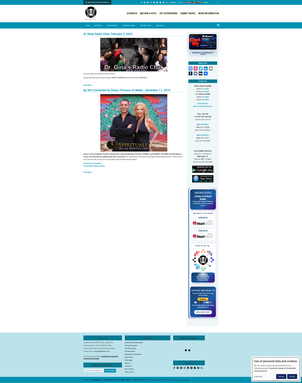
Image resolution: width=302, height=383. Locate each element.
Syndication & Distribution (133, 354)
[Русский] (198, 2)
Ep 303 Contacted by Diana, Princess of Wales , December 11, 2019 (126, 90)
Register (173, 2)
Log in (181, 2)
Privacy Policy (129, 369)
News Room (129, 357)
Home (88, 25)
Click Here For (202, 103)
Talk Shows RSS (145, 25)
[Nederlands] (188, 2)
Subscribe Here (203, 312)
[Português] (196, 2)
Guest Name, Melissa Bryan (94, 166)
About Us (128, 363)
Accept (292, 376)
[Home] (91, 13)
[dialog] (276, 369)
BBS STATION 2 (203, 135)
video (207, 97)
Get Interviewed (168, 13)
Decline (281, 376)
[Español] (200, 2)
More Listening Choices (202, 106)
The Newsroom (112, 25)
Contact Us (128, 366)
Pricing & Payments (131, 345)
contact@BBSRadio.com (101, 351)
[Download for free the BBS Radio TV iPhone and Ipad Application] (202, 178)
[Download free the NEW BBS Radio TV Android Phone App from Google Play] (202, 169)
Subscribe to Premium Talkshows (98, 2)
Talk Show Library (130, 348)
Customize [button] (258, 376)
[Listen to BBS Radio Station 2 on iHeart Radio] (203, 236)
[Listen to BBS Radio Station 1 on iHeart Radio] (203, 223)
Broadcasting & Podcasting (134, 342)
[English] (186, 2)
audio (207, 89)
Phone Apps (128, 360)
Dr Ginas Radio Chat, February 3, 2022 (107, 34)
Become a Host (148, 13)
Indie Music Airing (129, 25)
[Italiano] (194, 2)
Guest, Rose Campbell (92, 163)
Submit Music (187, 13)
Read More (87, 85)
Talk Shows (98, 25)
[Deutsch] (192, 2)
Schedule (132, 13)
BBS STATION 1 (203, 124)
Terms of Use (129, 372)
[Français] (190, 2)
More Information (208, 13)
